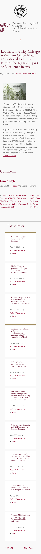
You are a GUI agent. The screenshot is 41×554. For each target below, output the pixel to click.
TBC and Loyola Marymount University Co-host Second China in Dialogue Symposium (20, 269)
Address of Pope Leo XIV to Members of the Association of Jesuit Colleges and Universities (20, 301)
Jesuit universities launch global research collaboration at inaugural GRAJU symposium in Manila (20, 333)
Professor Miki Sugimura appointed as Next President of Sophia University (20, 518)
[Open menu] (20, 39)
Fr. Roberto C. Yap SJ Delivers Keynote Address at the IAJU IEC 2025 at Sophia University (20, 457)
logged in (15, 186)
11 (12, 548)
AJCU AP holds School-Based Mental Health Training (20, 239)
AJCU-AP (5, 27)
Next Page (30, 548)
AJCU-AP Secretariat (22, 74)
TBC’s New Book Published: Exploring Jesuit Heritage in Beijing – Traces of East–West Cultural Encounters (20, 396)
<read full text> (9, 155)
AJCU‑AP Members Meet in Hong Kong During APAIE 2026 (19, 364)
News (34, 74)
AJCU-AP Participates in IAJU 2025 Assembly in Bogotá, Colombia (20, 427)
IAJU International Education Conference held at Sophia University (20, 488)
